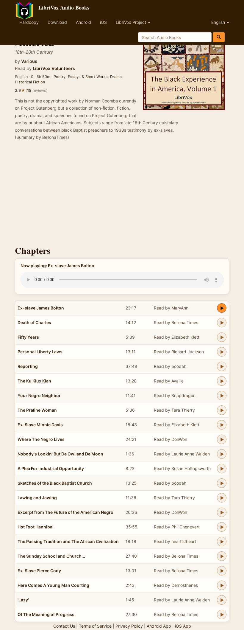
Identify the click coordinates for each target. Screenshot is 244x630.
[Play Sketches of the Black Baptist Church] (221, 483)
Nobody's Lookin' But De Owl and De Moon (60, 453)
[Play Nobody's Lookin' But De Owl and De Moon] (221, 454)
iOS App (183, 626)
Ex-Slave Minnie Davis (40, 424)
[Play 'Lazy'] (221, 600)
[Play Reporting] (221, 366)
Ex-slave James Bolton (41, 307)
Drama (116, 76)
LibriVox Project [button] (131, 22)
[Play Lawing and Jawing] (221, 498)
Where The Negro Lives (41, 439)
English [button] (218, 22)
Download (57, 22)
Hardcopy (29, 22)
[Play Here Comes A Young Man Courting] (221, 585)
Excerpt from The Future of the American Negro (65, 512)
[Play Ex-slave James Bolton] (221, 308)
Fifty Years (28, 337)
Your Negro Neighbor (39, 395)
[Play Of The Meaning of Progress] (221, 614)
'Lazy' (23, 599)
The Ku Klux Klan (34, 380)
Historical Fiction (30, 82)
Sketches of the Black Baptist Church (55, 483)
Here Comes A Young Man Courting (53, 585)
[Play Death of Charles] (221, 322)
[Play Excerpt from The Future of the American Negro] (221, 512)
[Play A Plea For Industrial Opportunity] (221, 468)
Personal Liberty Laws (40, 351)
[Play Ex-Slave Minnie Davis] (221, 425)
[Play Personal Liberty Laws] (221, 352)
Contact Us (64, 626)
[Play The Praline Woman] (221, 410)
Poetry (59, 76)
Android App (159, 626)
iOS (103, 22)
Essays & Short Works (88, 76)
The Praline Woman (37, 410)
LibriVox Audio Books (63, 7)
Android (83, 22)
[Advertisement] (122, 195)
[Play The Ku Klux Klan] (221, 381)
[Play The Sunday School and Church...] (221, 556)
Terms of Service (95, 626)
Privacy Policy (129, 626)
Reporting (28, 366)
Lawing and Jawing (37, 497)
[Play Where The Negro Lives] (221, 439)
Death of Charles (34, 322)
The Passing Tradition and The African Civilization (68, 541)
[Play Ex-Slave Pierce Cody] (221, 570)
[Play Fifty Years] (221, 337)
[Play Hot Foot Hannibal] (221, 527)
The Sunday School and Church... (51, 556)
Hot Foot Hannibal (36, 526)
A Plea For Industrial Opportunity (51, 468)
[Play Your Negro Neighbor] (221, 395)
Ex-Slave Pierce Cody (39, 570)
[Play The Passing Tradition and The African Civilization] (221, 541)
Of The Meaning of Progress (46, 614)
